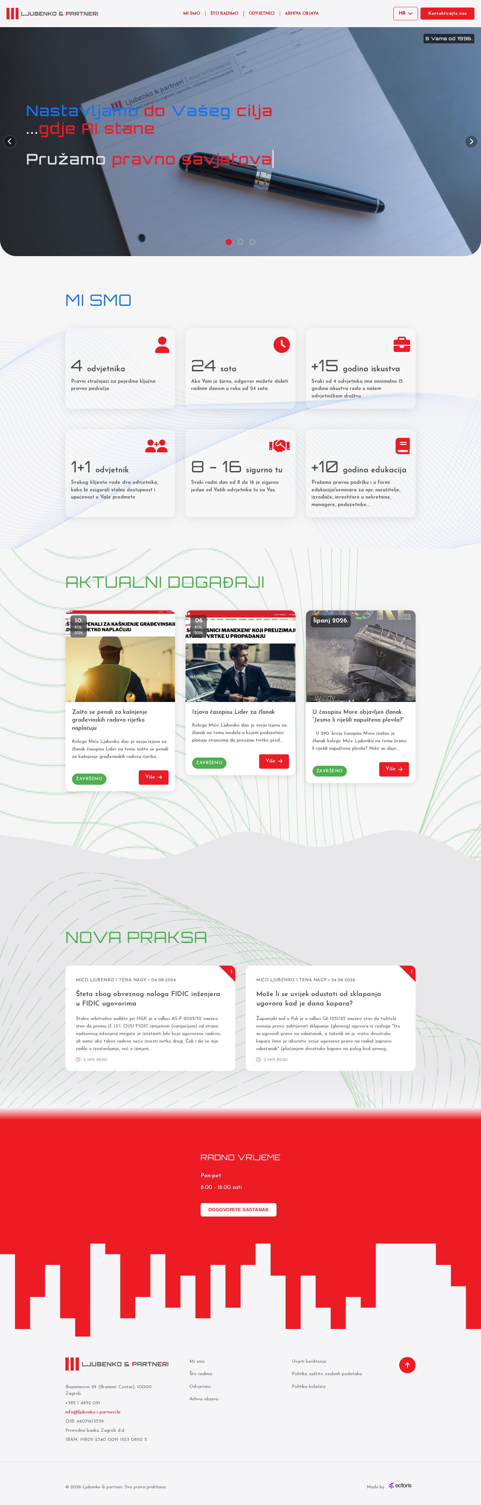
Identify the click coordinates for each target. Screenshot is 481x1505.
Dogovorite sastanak (238, 1209)
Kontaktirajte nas (447, 13)
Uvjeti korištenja (309, 1361)
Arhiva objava (203, 1399)
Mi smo (197, 1361)
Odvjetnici (200, 1386)
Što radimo (200, 1374)
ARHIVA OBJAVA (302, 13)
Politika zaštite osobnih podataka (327, 1374)
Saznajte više (53, 171)
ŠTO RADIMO (224, 13)
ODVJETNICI (262, 13)
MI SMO (191, 13)
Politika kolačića (309, 1386)
